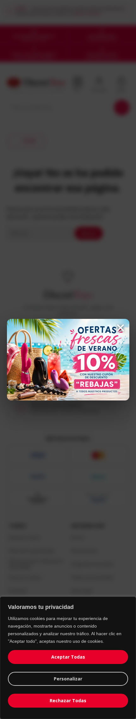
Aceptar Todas (68, 657)
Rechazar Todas (68, 700)
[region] (68, 658)
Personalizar (68, 679)
